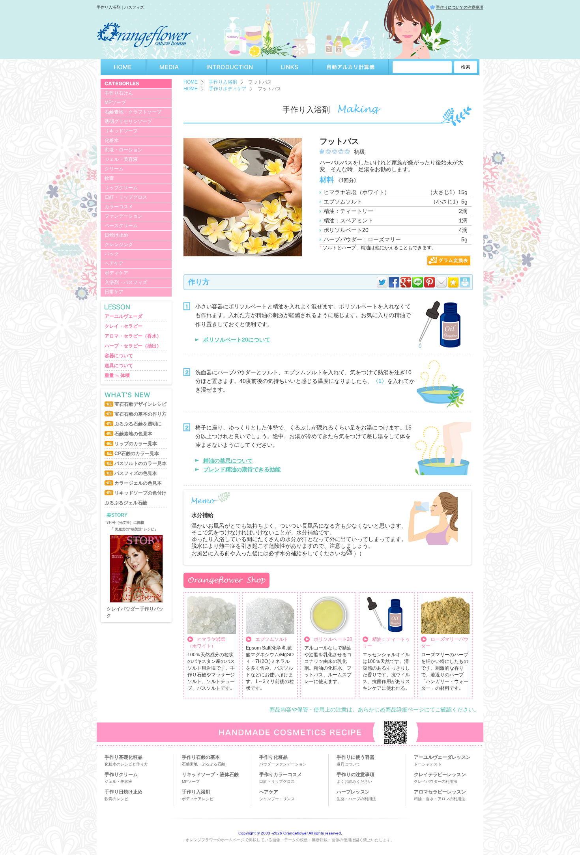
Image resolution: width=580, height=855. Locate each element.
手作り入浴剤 (223, 82)
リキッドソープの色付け (140, 493)
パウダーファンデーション (283, 764)
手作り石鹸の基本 (201, 757)
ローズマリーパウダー (444, 643)
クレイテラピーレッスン (440, 774)
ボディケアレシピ (197, 799)
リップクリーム (121, 187)
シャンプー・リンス (277, 799)
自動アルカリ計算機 (350, 67)
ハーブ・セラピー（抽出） (133, 346)
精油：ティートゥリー (386, 643)
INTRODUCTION (230, 67)
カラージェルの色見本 (138, 483)
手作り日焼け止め (123, 792)
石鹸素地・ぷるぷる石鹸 (203, 764)
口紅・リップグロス (126, 197)
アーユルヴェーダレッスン (442, 757)
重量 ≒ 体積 (117, 375)
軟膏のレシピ (116, 799)
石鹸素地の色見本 (133, 434)
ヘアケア (114, 263)
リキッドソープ (121, 131)
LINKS (289, 67)
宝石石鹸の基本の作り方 (140, 414)
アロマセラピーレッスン (440, 792)
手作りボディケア (228, 88)
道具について (119, 365)
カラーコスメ (119, 206)
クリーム (114, 169)
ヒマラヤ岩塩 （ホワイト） (206, 643)
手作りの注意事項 (355, 774)
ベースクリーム (121, 225)
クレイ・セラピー (123, 326)
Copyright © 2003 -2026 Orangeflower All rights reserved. (290, 833)
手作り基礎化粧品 (123, 757)
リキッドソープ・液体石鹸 (210, 774)
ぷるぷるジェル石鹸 (126, 503)
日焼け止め (116, 235)
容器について (119, 355)
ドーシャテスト (428, 764)
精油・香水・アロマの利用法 (439, 799)
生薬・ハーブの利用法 (356, 799)
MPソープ (115, 102)
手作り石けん (119, 93)
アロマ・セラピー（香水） (133, 336)
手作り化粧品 (273, 757)
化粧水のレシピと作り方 (126, 764)
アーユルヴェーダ (123, 316)
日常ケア (114, 292)
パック (112, 254)
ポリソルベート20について (236, 339)
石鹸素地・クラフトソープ (133, 112)
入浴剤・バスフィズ (126, 282)
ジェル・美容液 (121, 159)
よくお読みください (354, 781)
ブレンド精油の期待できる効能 (242, 469)
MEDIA (169, 67)
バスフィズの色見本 (135, 473)
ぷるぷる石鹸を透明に (138, 424)
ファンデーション (123, 216)
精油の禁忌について (228, 460)
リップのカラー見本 (135, 443)
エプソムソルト (271, 639)
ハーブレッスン (353, 792)
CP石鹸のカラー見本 (136, 453)
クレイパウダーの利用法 (435, 781)
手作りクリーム (121, 774)
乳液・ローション (123, 150)
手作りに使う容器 (355, 757)
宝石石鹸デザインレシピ (140, 404)
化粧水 (112, 140)
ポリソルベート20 (333, 639)
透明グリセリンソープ (128, 121)
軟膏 (109, 178)
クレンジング (119, 244)
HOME (123, 67)
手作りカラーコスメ (280, 774)
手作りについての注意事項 (459, 7)
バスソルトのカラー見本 (140, 463)
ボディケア (116, 273)
